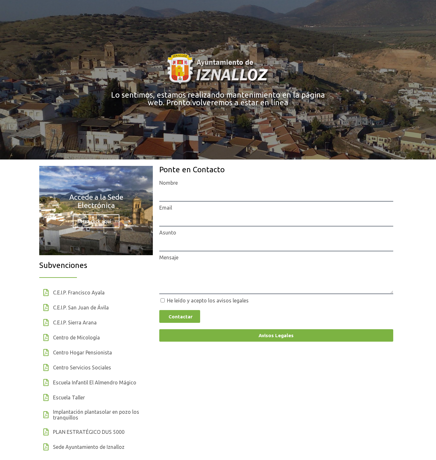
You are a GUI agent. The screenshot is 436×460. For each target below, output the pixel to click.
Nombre (168, 183)
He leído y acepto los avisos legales (208, 300)
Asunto (167, 232)
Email (165, 208)
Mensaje (168, 257)
